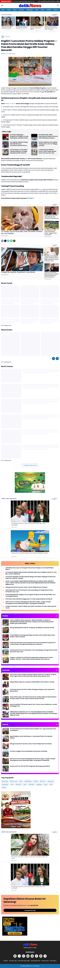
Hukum (15, 10)
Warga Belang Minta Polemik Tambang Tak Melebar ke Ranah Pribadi (32, 628)
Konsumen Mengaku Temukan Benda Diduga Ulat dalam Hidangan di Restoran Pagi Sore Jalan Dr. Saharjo (31, 577)
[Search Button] (57, 5)
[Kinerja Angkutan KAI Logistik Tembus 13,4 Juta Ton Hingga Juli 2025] (34, 144)
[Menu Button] (2, 5)
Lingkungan (29, 10)
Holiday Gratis (9, 103)
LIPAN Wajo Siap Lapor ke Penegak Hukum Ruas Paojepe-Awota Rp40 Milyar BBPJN (30, 568)
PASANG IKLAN (45, 961)
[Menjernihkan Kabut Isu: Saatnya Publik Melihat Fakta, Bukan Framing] (5, 684)
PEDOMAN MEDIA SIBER (24, 961)
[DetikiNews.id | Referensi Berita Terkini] (30, 5)
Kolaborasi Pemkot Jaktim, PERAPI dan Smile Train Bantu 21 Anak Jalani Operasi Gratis (31, 607)
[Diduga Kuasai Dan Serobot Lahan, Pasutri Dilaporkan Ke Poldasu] (5, 746)
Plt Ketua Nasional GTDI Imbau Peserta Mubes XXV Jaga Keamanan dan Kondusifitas (33, 729)
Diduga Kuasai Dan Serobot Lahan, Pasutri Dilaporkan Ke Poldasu (26, 587)
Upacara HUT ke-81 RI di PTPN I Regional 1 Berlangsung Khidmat (30, 766)
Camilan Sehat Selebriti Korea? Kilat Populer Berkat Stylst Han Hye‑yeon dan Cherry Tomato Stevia (47, 151)
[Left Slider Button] (53, 358)
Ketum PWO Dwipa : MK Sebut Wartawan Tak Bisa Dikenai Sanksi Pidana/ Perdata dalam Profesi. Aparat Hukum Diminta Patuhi (33, 697)
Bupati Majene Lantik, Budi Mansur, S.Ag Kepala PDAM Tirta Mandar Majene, (31, 737)
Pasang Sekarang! (30, 910)
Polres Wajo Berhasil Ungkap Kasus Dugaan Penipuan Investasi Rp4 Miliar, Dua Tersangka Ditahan (30, 595)
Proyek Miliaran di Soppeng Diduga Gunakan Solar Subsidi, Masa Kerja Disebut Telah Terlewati (32, 636)
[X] (5, 241)
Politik (8, 10)
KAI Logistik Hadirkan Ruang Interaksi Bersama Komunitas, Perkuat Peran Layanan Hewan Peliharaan (19, 143)
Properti (55, 10)
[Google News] (32, 956)
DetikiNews (27, 966)
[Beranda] (2, 36)
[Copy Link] (14, 241)
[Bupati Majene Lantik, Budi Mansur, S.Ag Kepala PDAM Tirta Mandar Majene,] (5, 739)
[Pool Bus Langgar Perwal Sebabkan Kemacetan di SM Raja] (5, 753)
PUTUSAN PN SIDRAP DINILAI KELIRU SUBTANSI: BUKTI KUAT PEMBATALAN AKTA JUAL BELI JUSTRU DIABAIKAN (31, 573)
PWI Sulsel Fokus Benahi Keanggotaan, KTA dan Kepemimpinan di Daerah (29, 599)
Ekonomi (21, 10)
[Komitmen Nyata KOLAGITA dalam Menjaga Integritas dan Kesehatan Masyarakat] (5, 692)
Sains (36, 10)
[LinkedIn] (40, 956)
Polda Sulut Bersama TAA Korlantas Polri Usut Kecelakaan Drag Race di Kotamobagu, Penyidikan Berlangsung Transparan (32, 643)
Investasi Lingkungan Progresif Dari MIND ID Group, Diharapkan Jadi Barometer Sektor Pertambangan (19, 136)
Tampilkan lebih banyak (30, 465)
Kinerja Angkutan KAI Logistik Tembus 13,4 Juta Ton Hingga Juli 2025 (48, 143)
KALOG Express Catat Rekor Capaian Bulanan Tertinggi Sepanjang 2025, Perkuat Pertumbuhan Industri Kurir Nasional (19, 151)
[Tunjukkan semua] (57, 616)
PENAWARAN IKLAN (35, 961)
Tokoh (42, 10)
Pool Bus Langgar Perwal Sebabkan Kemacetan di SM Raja (28, 751)
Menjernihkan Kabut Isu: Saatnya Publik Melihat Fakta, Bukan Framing (32, 682)
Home (3, 10)
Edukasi (49, 10)
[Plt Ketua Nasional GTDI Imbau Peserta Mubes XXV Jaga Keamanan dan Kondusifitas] (5, 731)
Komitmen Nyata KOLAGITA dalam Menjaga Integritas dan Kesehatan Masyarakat (32, 690)
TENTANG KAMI (13, 961)
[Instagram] (23, 956)
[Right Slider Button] (58, 9)
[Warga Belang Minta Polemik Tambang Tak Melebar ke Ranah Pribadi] (5, 630)
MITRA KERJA (53, 961)
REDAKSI (6, 961)
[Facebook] (2, 241)
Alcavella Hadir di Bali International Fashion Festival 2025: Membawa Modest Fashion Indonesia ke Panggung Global (48, 136)
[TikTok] (36, 956)
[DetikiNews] (30, 944)
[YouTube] (27, 956)
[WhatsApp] (11, 241)
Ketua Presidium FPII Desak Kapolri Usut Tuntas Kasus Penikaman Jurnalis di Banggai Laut (33, 705)
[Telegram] (8, 241)
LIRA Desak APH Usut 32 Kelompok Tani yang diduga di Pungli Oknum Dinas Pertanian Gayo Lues (29, 591)
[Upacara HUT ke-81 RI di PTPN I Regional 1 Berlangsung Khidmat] (5, 768)
